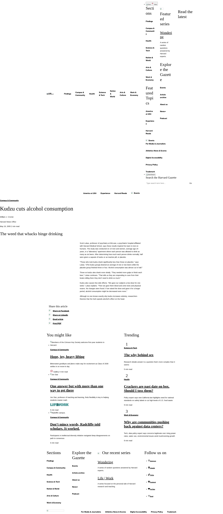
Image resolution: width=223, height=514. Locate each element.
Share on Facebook (61, 311)
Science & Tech (130, 348)
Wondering (105, 462)
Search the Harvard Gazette (161, 177)
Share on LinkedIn (60, 315)
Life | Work (105, 478)
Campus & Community (9, 200)
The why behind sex (138, 355)
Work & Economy (131, 415)
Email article (58, 319)
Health (127, 379)
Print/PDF (57, 323)
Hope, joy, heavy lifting (67, 357)
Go (190, 183)
